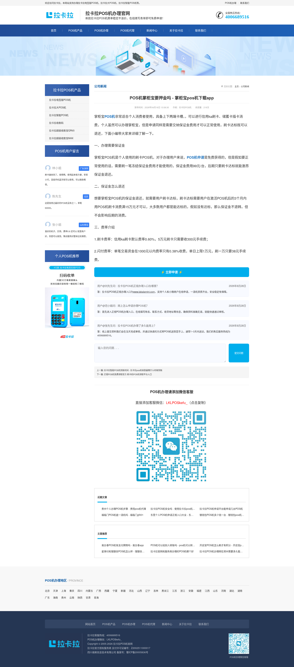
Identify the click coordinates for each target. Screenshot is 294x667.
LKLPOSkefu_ (176, 402)
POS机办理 (230, 2)
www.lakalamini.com (144, 291)
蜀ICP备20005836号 (137, 652)
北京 (47, 590)
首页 (53, 30)
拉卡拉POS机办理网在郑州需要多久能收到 (222, 551)
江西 (207, 590)
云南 (71, 597)
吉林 (155, 590)
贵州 (63, 597)
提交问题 (238, 353)
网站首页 (90, 624)
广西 (98, 590)
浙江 (182, 590)
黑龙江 (165, 590)
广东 (47, 597)
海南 (55, 597)
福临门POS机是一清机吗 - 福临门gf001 (122, 514)
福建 (199, 590)
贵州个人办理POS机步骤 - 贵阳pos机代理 (124, 508)
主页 (237, 86)
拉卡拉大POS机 (57, 107)
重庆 (71, 590)
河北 (131, 590)
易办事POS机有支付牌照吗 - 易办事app (123, 545)
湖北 (231, 590)
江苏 (174, 590)
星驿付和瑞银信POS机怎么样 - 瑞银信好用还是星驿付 (130, 551)
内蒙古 (89, 590)
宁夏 (115, 590)
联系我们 (244, 2)
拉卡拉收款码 (56, 122)
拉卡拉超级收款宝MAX (61, 138)
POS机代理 (127, 30)
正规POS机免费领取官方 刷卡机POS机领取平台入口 (128, 374)
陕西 (80, 597)
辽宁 (147, 590)
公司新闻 (245, 86)
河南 (223, 590)
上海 (63, 590)
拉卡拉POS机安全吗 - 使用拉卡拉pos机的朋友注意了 (179, 508)
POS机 (109, 116)
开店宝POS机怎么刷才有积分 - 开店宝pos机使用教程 (228, 545)
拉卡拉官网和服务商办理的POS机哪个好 (172, 551)
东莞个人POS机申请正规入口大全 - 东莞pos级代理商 (179, 514)
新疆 (123, 590)
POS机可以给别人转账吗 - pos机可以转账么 (174, 545)
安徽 (191, 590)
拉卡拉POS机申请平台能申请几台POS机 (221, 508)
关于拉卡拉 (176, 30)
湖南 (240, 590)
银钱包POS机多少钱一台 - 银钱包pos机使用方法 (225, 514)
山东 (215, 590)
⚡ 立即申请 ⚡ (171, 272)
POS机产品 (75, 30)
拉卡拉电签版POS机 (60, 99)
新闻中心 (151, 30)
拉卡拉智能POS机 (58, 115)
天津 (55, 590)
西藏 (106, 590)
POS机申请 (195, 157)
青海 (96, 597)
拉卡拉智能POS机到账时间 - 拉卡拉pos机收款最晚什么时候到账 (133, 370)
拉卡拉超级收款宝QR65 (62, 130)
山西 (139, 590)
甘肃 (88, 597)
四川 (80, 590)
